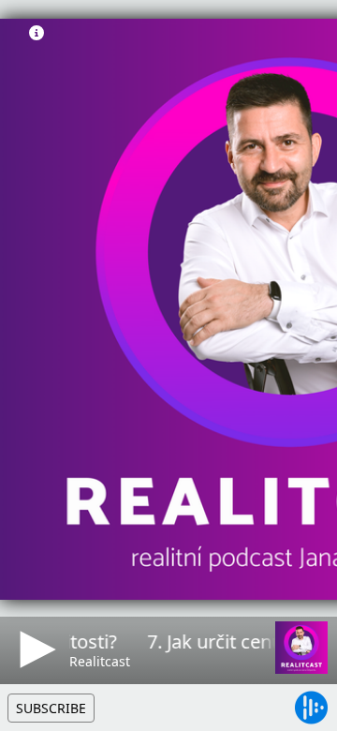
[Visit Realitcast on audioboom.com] (301, 647)
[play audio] (34, 649)
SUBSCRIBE (51, 708)
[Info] (36, 33)
